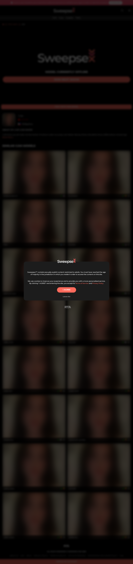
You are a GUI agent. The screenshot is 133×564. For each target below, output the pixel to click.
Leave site (66, 296)
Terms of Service (82, 283)
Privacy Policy (97, 283)
